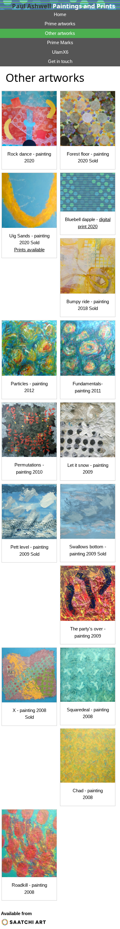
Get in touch (60, 61)
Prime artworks (60, 23)
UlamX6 (60, 52)
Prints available (29, 249)
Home (60, 14)
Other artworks (60, 33)
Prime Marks (60, 42)
